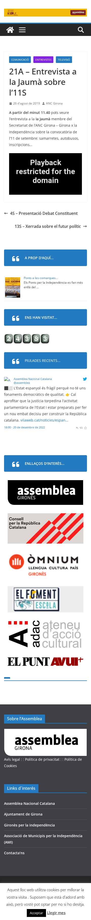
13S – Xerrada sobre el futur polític (48, 226)
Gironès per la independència (29, 825)
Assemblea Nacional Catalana (33, 379)
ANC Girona (54, 103)
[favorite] (85, 427)
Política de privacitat (42, 759)
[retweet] (81, 427)
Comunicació (20, 59)
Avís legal (12, 759)
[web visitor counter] (27, 337)
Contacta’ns (14, 852)
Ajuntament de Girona (23, 814)
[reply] (77, 427)
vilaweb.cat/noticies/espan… (44, 420)
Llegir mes (56, 912)
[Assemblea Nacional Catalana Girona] (10, 30)
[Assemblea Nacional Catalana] (8, 380)
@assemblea (22, 383)
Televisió (64, 59)
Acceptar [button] (36, 913)
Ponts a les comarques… (41, 278)
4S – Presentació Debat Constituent (44, 213)
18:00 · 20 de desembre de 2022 (24, 427)
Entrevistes (43, 59)
